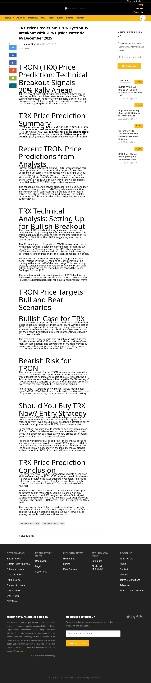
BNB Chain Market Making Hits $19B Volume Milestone (127, 157)
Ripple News (13, 580)
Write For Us (126, 558)
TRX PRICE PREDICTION (53, 523)
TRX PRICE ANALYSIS (29, 523)
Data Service (70, 569)
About (123, 564)
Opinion (80, 17)
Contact (124, 569)
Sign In (130, 1)
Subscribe (138, 12)
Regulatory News (43, 554)
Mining (66, 564)
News (8, 17)
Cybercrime (41, 571)
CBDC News (13, 590)
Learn (60, 17)
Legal (38, 566)
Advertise (139, 8)
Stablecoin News (16, 585)
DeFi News (13, 596)
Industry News (73, 553)
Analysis (21, 17)
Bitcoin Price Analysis (18, 564)
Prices (51, 17)
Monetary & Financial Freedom (27, 617)
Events (69, 17)
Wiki (43, 17)
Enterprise (97, 561)
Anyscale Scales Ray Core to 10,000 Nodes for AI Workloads (129, 113)
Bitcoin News (14, 558)
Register (139, 1)
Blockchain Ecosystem (131, 590)
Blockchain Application (97, 567)
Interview (33, 17)
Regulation (41, 561)
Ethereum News (15, 569)
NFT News (12, 601)
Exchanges (69, 558)
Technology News (100, 554)
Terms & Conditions (130, 580)
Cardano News (15, 574)
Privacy (124, 574)
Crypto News (16, 553)
